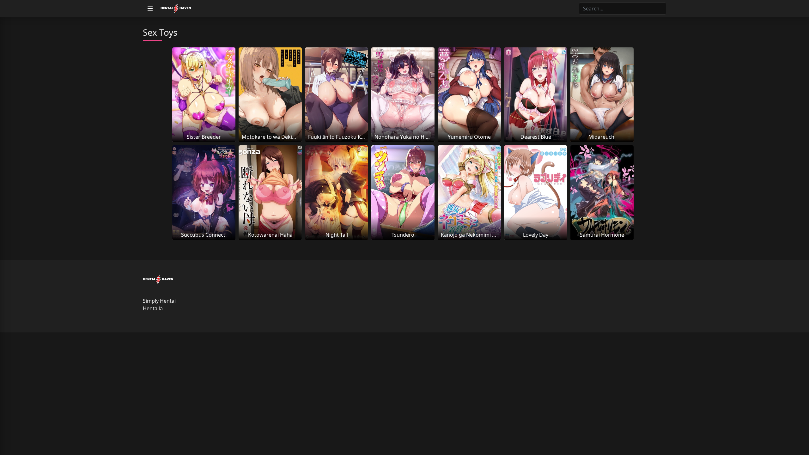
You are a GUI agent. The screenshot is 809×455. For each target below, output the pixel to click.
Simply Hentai (159, 300)
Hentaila (153, 308)
